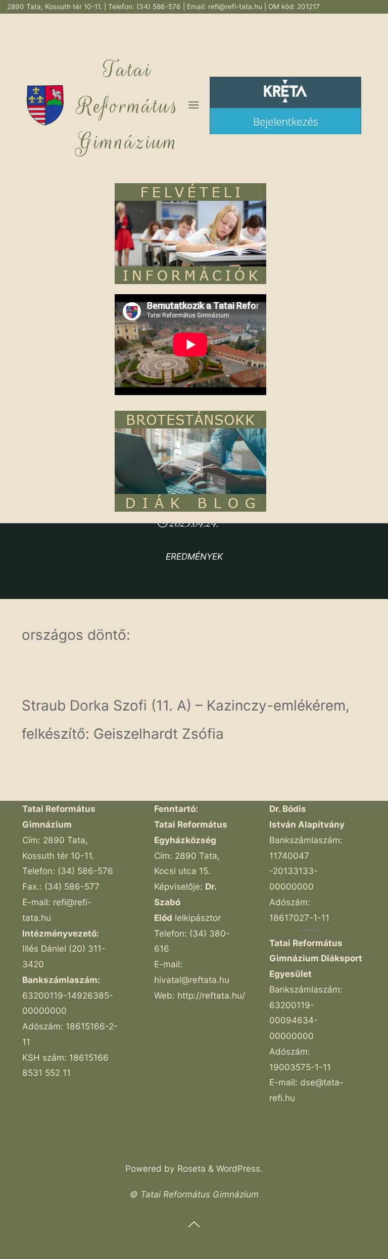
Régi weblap (290, 20)
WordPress (238, 1168)
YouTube (367, 20)
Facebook (332, 20)
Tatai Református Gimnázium (127, 105)
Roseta (190, 1168)
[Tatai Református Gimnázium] (45, 104)
